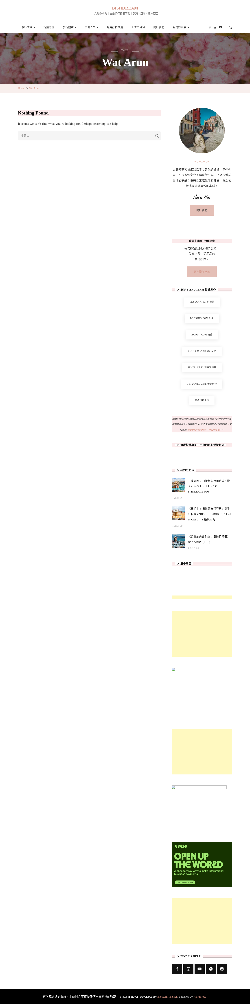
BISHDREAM (125, 8)
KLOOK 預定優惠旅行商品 (202, 351)
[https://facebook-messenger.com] (211, 969)
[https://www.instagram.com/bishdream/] (188, 969)
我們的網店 (179, 27)
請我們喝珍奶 (202, 400)
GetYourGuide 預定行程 (202, 384)
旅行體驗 (68, 27)
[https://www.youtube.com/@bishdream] (200, 969)
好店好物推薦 (115, 27)
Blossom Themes (167, 996)
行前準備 (49, 27)
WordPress (199, 996)
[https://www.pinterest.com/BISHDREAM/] (222, 969)
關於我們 (158, 27)
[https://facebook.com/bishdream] (177, 969)
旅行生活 (27, 27)
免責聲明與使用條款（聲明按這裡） (204, 429)
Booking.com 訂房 (202, 318)
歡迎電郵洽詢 (202, 271)
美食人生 (90, 27)
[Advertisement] (202, 634)
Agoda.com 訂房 (201, 334)
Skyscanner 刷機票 (202, 302)
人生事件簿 (138, 27)
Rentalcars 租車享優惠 (202, 367)
